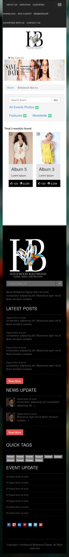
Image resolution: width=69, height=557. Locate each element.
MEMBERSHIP (41, 13)
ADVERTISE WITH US (13, 22)
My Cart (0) (17, 57)
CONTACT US (33, 22)
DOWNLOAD (9, 13)
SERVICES (25, 4)
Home (10, 87)
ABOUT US (12, 4)
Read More (14, 381)
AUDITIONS (38, 4)
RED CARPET (25, 13)
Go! (56, 100)
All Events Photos (22, 107)
